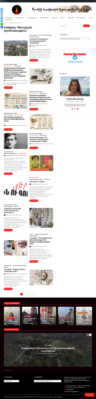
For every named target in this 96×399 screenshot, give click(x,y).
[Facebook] (1, 9)
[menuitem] (1, 1)
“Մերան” (62, 17)
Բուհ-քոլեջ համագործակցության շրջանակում (11, 321)
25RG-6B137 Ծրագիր (8, 151)
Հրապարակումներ (34, 36)
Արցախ (31, 234)
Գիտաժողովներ (81, 17)
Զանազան (55, 17)
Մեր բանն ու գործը (36, 181)
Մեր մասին (16, 206)
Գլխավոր (6, 267)
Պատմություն (27, 316)
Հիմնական (47, 179)
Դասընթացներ (44, 17)
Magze (60, 396)
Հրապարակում (19, 17)
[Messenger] (1, 18)
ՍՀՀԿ (33, 184)
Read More (33, 60)
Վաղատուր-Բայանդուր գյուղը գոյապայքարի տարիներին (38, 41)
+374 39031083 (70, 389)
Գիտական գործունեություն (45, 35)
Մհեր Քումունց (17, 65)
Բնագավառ (8, 17)
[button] (90, 308)
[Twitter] (1, 12)
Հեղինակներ (70, 17)
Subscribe (90, 394)
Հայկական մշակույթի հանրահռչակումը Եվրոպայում (12, 210)
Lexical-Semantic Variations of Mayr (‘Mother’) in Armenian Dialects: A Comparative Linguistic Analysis (83, 319)
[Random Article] (89, 17)
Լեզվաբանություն (8, 65)
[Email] (1, 15)
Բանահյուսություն (33, 177)
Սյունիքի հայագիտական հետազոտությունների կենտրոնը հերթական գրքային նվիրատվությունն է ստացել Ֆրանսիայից (47, 318)
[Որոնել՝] (71, 26)
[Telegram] (1, 21)
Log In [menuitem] (4, 1)
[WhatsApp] (1, 24)
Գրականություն (22, 153)
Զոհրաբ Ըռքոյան (8, 206)
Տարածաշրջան (31, 17)
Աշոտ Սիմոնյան (33, 35)
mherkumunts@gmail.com (72, 391)
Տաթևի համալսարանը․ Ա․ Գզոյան (65, 321)
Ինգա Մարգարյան (8, 114)
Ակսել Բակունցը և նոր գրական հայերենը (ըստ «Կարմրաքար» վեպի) (38, 139)
